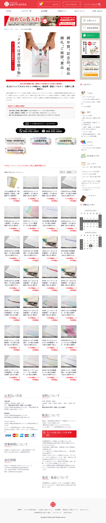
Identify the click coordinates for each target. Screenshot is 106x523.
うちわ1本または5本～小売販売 (90, 103)
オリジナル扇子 (87, 115)
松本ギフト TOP (8, 29)
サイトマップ (57, 512)
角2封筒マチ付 (93, 156)
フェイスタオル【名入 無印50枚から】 (32, 165)
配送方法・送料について (70, 510)
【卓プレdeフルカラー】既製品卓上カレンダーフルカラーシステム (90, 183)
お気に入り (91, 20)
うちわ (90, 93)
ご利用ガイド (62, 11)
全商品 (6, 165)
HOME (8, 11)
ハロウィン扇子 (87, 132)
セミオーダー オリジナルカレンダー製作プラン (91, 189)
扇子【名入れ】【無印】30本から (90, 119)
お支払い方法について (45, 510)
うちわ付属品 (87, 106)
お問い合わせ (97, 11)
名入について (79, 11)
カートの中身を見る (30, 510)
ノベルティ (91, 196)
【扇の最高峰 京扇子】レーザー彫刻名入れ (90, 124)
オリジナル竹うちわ (89, 97)
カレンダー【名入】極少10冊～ (90, 178)
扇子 (89, 112)
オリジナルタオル (88, 145)
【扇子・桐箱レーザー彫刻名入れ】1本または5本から (90, 128)
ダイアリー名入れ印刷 (89, 174)
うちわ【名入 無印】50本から (92, 99)
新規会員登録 (92, 28)
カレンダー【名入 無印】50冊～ (91, 168)
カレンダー (91, 164)
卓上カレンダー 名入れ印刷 (91, 171)
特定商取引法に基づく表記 (42, 512)
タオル (16, 29)
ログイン (91, 35)
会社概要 (44, 11)
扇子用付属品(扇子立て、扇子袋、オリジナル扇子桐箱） (91, 135)
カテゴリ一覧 (26, 11)
